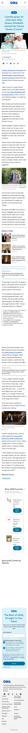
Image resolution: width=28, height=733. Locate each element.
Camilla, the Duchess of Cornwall (12, 70)
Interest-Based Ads (19, 700)
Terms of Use (6, 655)
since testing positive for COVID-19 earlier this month (12, 438)
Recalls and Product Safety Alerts (18, 717)
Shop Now (17, 510)
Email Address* (7, 632)
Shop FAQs (4, 713)
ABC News (4, 716)
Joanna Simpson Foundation (13, 352)
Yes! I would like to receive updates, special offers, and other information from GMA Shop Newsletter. (15, 643)
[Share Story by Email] (14, 63)
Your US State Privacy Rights (17, 696)
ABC (3, 718)
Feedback (16, 709)
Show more (22, 187)
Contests (4, 696)
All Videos (4, 721)
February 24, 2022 (8, 325)
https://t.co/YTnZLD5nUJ (14, 320)
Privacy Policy (14, 657)
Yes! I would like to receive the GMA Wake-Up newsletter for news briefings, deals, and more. (15, 649)
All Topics (4, 724)
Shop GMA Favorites (14, 489)
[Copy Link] (17, 63)
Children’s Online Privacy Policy (6, 707)
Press (15, 707)
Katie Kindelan (7, 57)
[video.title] (14, 41)
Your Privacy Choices (7, 704)
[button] (2, 3)
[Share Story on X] (7, 63)
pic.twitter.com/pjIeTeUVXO (11, 321)
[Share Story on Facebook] (3, 63)
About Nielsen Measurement (17, 703)
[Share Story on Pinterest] (10, 63)
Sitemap (16, 713)
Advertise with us (6, 710)
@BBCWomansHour (8, 313)
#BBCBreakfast (14, 312)
